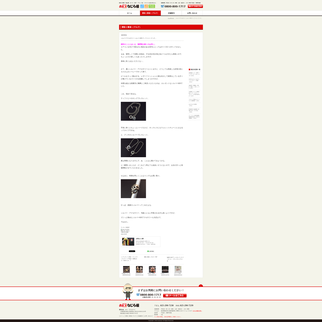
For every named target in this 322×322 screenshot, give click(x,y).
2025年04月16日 (126, 275)
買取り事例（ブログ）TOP (150, 257)
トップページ (171, 18)
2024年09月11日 (152, 275)
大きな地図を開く (197, 311)
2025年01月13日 (139, 275)
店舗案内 (140, 316)
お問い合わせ (148, 316)
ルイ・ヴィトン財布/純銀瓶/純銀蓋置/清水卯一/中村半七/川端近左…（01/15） (194, 117)
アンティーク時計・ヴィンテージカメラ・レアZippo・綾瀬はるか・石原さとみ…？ (129, 258)
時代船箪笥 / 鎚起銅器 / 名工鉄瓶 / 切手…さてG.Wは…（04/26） (194, 110)
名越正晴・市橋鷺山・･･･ (152, 273)
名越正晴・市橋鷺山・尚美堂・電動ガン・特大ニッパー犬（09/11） (194, 87)
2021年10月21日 (178, 275)
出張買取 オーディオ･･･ (165, 273)
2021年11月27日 (165, 275)
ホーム (122, 316)
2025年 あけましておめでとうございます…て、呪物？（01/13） (194, 80)
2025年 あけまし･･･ (139, 273)
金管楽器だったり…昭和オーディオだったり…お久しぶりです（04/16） (194, 74)
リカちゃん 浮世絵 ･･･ (178, 273)
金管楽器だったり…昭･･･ (126, 273)
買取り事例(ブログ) (131, 316)
